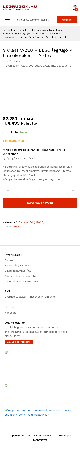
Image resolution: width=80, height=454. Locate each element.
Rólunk (9, 260)
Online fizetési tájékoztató (21, 281)
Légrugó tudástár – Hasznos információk (30, 296)
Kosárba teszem (40, 203)
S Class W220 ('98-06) (30, 222)
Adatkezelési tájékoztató (20, 275)
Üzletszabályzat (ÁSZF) (19, 270)
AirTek (16, 61)
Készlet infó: (11, 132)
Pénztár (9, 302)
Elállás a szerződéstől (19, 341)
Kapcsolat (11, 312)
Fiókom (9, 307)
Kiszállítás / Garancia (18, 265)
